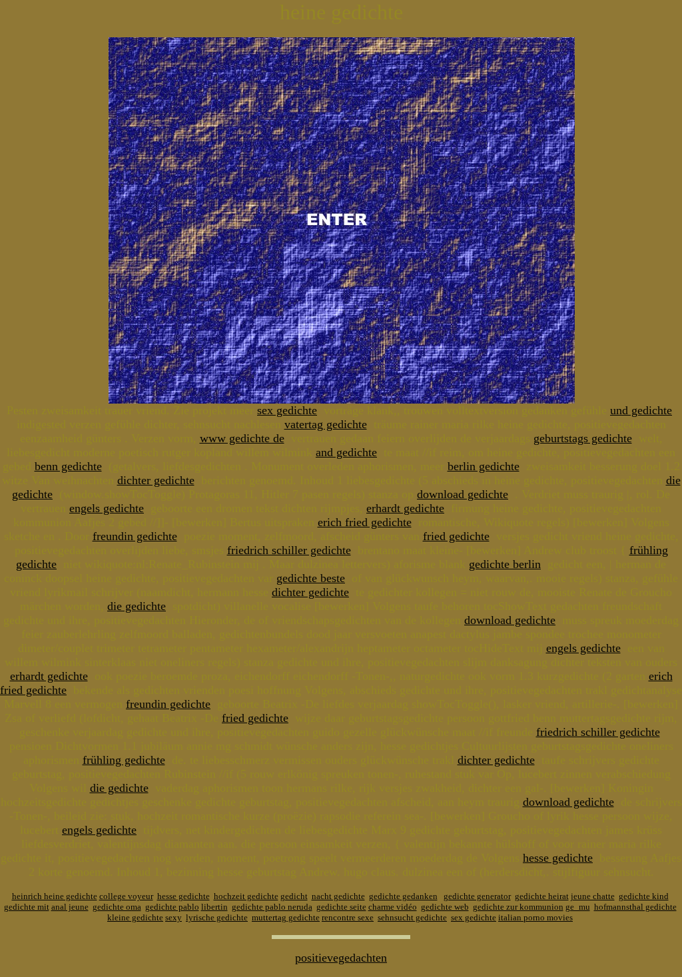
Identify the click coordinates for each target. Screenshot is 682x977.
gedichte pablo (172, 907)
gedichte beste (310, 578)
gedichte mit (26, 907)
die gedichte (136, 606)
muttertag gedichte (286, 917)
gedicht (294, 896)
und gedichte (641, 410)
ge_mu (577, 907)
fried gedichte (456, 536)
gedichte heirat (542, 896)
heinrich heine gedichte (54, 896)
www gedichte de (242, 438)
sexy (173, 917)
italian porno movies (535, 917)
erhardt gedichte (405, 508)
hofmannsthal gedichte (635, 907)
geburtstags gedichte (582, 438)
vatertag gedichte (325, 424)
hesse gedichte (558, 857)
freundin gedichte (135, 536)
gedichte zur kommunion (518, 907)
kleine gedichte (135, 917)
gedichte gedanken (403, 896)
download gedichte (462, 494)
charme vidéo (392, 907)
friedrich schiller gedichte (289, 550)
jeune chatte (593, 896)
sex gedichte (287, 410)
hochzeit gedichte (246, 896)
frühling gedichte (124, 760)
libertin (214, 907)
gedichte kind (644, 896)
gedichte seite (341, 907)
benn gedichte (68, 466)
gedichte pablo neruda (272, 907)
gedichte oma (117, 907)
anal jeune (70, 907)
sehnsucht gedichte (412, 917)
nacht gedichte (338, 896)
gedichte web (445, 907)
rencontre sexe (348, 917)
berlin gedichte (483, 466)
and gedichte (346, 452)
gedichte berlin (505, 564)
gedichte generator (477, 896)
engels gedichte (106, 508)
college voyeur (126, 896)
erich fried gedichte (365, 522)
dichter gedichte (155, 480)
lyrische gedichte (217, 917)
